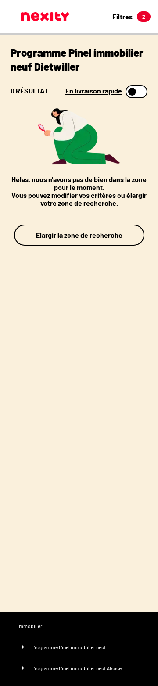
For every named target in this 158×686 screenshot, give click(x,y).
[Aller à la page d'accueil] (45, 16)
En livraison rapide (93, 91)
